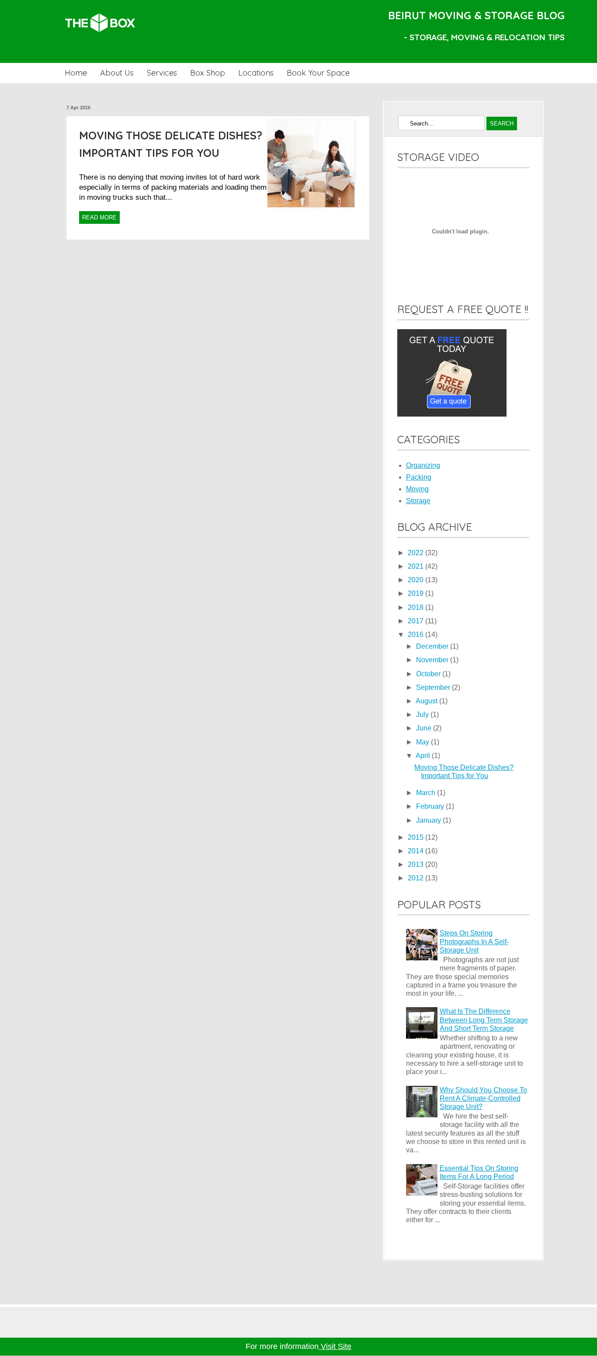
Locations (256, 73)
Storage (418, 500)
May (423, 742)
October (429, 674)
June (424, 728)
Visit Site (335, 1346)
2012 (416, 878)
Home (76, 73)
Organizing (423, 465)
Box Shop (207, 73)
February (431, 806)
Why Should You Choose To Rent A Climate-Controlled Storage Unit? (483, 1098)
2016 (416, 634)
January (429, 820)
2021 (416, 566)
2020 (416, 580)
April (424, 755)
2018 (416, 607)
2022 (416, 552)
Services (162, 73)
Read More (99, 217)
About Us (117, 73)
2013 (416, 864)
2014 (416, 851)
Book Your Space (318, 73)
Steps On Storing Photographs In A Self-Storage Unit (474, 941)
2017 (416, 621)
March (426, 792)
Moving (417, 489)
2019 (416, 593)
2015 (416, 837)
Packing (418, 477)
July (423, 714)
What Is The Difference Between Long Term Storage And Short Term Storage (484, 1020)
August (427, 701)
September (434, 687)
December (433, 646)
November (433, 660)
